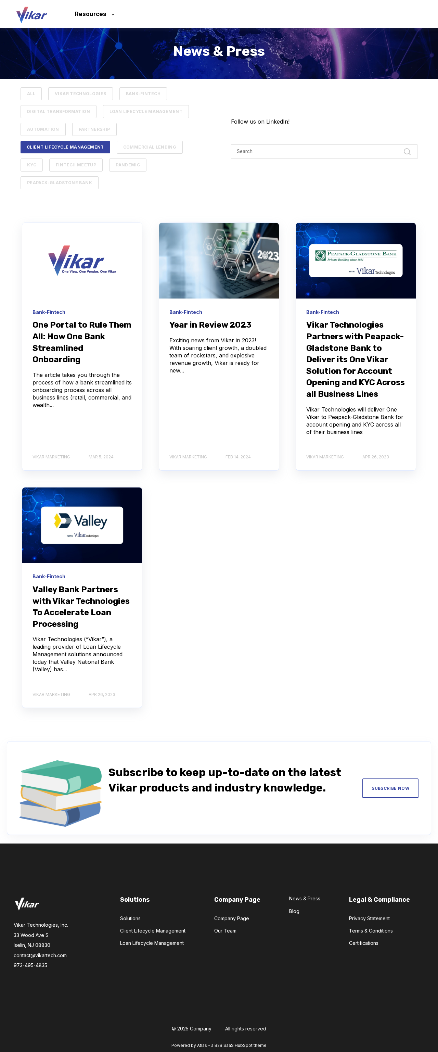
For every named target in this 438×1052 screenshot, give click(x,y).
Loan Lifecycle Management (146, 111)
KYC (31, 164)
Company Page (231, 918)
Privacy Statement (369, 918)
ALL (31, 93)
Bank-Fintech (143, 93)
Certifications (363, 943)
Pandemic (128, 164)
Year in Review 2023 (210, 325)
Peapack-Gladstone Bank (59, 182)
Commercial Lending (149, 147)
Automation (43, 129)
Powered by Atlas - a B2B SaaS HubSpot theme (219, 1045)
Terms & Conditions (371, 931)
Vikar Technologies (80, 93)
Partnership (94, 129)
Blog (294, 911)
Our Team (225, 931)
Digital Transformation (58, 111)
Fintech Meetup (76, 164)
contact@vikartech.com (40, 955)
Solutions (130, 918)
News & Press (304, 898)
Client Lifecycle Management (65, 147)
